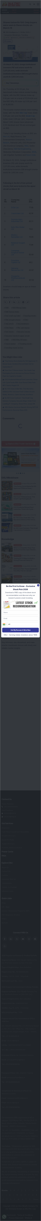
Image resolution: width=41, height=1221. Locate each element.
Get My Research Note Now (20, 630)
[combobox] (4, 624)
